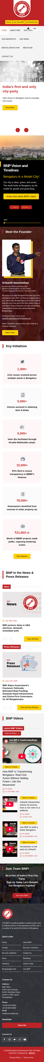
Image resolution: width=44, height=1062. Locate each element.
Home (4, 30)
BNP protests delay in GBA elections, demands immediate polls (16, 628)
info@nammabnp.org (10, 1013)
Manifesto (26, 958)
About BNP (15, 30)
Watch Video (10, 333)
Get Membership (32, 22)
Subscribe (22, 1025)
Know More (10, 108)
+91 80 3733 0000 (9, 1005)
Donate (8, 22)
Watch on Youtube (11, 767)
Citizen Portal (28, 964)
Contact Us (7, 56)
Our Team (28, 30)
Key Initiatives (22, 556)
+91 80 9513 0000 (9, 1008)
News (4, 958)
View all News (32, 639)
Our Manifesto (9, 39)
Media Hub (27, 48)
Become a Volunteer (30, 948)
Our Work (24, 39)
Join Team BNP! (22, 895)
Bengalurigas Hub (11, 48)
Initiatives (5, 964)
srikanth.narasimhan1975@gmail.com (16, 318)
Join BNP (26, 969)
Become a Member (9, 953)
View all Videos (11, 733)
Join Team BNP (19, 22)
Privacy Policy (15, 1057)
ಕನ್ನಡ (34, 28)
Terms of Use (28, 1057)
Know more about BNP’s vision (21, 196)
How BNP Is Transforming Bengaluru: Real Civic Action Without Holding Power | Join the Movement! (17, 778)
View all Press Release (29, 707)
